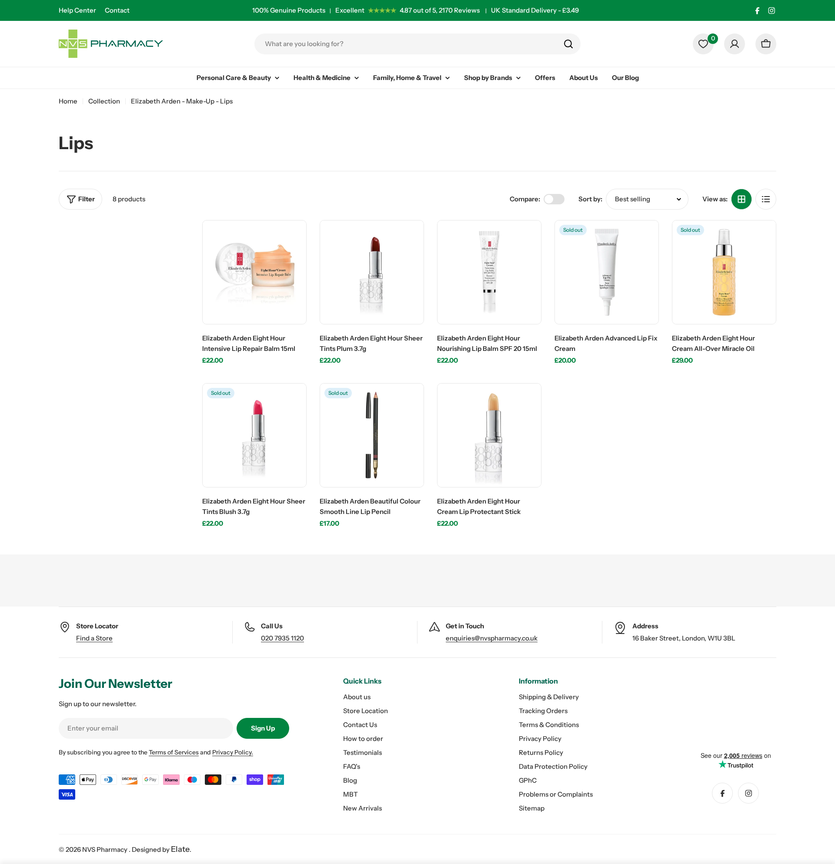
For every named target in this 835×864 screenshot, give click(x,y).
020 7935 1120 (282, 638)
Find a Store (94, 638)
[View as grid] (741, 199)
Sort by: (590, 199)
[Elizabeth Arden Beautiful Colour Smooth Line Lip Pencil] (372, 435)
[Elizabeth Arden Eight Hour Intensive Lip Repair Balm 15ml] (254, 272)
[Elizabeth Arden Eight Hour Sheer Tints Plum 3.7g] (372, 272)
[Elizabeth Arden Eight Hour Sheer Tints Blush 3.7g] (254, 435)
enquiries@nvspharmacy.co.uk (492, 638)
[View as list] (765, 199)
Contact (117, 10)
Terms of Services (174, 752)
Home (68, 101)
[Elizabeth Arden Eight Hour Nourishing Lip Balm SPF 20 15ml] (489, 272)
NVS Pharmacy (105, 849)
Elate (180, 849)
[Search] (568, 44)
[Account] (734, 43)
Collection (104, 101)
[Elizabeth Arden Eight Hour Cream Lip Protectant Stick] (489, 435)
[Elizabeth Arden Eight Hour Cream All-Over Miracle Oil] (724, 272)
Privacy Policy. (232, 752)
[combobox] (417, 43)
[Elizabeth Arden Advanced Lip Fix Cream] (606, 272)
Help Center (77, 10)
